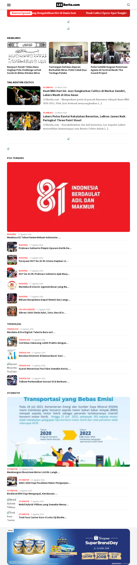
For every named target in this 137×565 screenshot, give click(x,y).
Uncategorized (27, 309)
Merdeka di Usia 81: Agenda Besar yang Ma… (44, 286)
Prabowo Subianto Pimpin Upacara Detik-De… (45, 248)
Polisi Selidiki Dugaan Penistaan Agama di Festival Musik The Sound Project (67, 70)
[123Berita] (68, 4)
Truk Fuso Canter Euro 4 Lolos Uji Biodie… (43, 517)
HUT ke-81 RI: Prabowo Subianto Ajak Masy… (44, 273)
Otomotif (13, 393)
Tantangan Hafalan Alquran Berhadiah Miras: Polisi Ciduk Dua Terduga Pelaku (26, 70)
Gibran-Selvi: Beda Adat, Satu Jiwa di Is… (42, 312)
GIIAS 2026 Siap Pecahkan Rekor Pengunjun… (45, 482)
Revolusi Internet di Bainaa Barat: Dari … (42, 355)
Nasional (11, 234)
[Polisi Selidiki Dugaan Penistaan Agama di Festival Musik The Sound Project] (68, 53)
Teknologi (14, 324)
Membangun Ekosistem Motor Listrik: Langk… (33, 472)
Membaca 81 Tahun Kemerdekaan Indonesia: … (34, 237)
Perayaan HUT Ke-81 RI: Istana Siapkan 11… (43, 261)
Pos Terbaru (15, 158)
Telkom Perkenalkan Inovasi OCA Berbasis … (44, 381)
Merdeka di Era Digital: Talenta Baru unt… (31, 332)
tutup (10, 530)
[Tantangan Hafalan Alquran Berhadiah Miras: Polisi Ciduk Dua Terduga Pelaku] (26, 53)
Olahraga (48, 87)
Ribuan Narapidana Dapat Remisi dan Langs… (45, 299)
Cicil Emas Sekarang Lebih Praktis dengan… (43, 342)
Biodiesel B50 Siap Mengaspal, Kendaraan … (32, 493)
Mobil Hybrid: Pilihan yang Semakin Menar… (43, 504)
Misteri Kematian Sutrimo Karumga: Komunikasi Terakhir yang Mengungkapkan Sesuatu (108, 70)
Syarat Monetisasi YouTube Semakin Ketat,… (45, 368)
